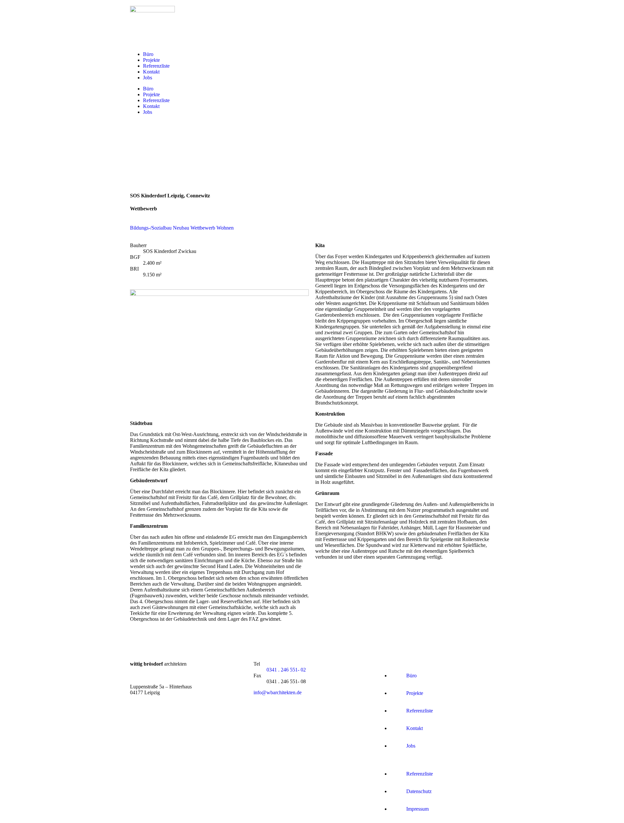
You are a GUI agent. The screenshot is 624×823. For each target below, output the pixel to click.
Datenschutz (419, 791)
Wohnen (225, 228)
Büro (148, 54)
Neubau (181, 228)
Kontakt (151, 71)
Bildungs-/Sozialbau (151, 228)
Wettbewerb (202, 228)
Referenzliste (156, 66)
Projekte (151, 60)
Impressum (417, 809)
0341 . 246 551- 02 (286, 669)
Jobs (147, 77)
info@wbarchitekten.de (278, 692)
